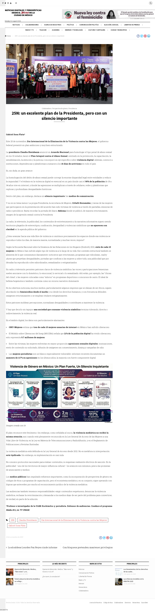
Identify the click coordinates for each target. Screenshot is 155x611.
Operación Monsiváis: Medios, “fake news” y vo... (25, 570)
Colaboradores (32, 25)
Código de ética (108, 602)
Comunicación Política (86, 573)
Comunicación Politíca (89, 25)
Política (70, 25)
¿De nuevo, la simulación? (51, 576)
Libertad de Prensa (132, 25)
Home (9, 36)
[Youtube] (10, 3)
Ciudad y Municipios (119, 30)
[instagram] (8, 3)
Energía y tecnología (74, 30)
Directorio (128, 602)
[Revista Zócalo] (23, 14)
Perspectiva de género (60, 108)
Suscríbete (144, 602)
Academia (55, 30)
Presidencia (73, 108)
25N (12, 520)
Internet (81, 583)
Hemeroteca (83, 587)
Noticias (16, 25)
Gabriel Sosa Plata (17, 525)
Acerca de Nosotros (52, 25)
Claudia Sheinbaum (28, 520)
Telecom (42, 30)
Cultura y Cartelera (96, 30)
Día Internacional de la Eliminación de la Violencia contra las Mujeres (74, 520)
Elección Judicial (111, 25)
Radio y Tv (29, 30)
